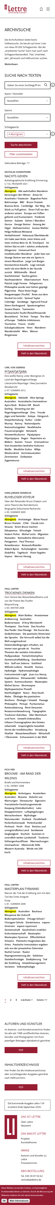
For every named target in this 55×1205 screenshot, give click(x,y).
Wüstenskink (12, 452)
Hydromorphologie (28, 670)
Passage (43, 700)
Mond (32, 272)
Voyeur (8, 556)
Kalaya (31, 416)
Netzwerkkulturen (15, 434)
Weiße (8, 449)
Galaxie (19, 220)
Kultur (28, 419)
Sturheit (25, 833)
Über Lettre (27, 1121)
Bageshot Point (39, 198)
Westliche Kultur (23, 449)
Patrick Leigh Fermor (16, 283)
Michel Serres (12, 685)
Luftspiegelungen (34, 811)
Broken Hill (25, 405)
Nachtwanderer (13, 279)
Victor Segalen (38, 552)
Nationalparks (32, 423)
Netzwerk (31, 430)
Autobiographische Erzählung (20, 180)
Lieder (38, 419)
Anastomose (41, 615)
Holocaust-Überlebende (35, 235)
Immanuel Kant (27, 250)
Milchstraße (20, 272)
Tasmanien (28, 309)
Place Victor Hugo (27, 290)
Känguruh (43, 416)
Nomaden (10, 537)
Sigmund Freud (39, 301)
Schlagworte (12, 127)
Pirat (27, 826)
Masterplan (41, 681)
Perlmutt (9, 826)
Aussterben (39, 793)
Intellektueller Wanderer (18, 253)
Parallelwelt (39, 819)
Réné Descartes (33, 707)
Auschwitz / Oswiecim (16, 198)
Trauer (28, 441)
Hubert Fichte (12, 534)
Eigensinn (40, 800)
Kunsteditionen (29, 1142)
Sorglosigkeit (11, 833)
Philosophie (11, 703)
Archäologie (24, 519)
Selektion (38, 955)
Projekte (25, 1138)
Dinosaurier (26, 800)
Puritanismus (37, 703)
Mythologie (30, 815)
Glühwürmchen (21, 227)
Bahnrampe (11, 202)
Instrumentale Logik (16, 674)
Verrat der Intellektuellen (19, 729)
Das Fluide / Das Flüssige (18, 630)
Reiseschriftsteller (32, 545)
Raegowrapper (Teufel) (17, 294)
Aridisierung (11, 618)
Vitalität (9, 733)
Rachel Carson (12, 951)
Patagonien (11, 541)
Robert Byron (12, 548)
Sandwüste (37, 830)
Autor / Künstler (14, 93)
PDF (21, 1050)
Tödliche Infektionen (28, 320)
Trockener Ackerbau (16, 714)
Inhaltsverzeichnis (34, 345)
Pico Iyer (10, 769)
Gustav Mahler (40, 227)
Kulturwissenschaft (15, 933)
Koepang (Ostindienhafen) (19, 808)
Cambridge (27, 205)
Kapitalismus (12, 678)
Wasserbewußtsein (26, 733)
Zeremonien (11, 456)
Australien (10, 401)
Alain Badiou (25, 615)
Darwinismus (33, 922)
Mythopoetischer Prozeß (18, 689)
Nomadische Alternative (31, 537)
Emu (32, 412)
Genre (8, 110)
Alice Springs (37, 397)
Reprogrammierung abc (18, 955)
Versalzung (41, 729)
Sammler (43, 548)
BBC (22, 202)
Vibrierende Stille (30, 844)
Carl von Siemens (15, 367)
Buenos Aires (12, 205)
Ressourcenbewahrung (17, 711)
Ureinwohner (41, 441)
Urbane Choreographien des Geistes (25, 722)
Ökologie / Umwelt (27, 700)
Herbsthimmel (12, 235)
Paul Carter (12, 588)
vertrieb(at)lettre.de (31, 1179)
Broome (22, 796)
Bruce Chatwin (35, 202)
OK (4, 1201)
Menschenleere (13, 815)
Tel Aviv (24, 316)
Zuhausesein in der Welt (33, 737)
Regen (24, 438)
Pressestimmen (29, 1162)
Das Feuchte (38, 626)
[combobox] (27, 101)
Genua (8, 224)
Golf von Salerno (20, 663)
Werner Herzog (23, 556)
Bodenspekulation (15, 918)
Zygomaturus (12, 460)
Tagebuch (22, 552)
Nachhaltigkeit (13, 692)
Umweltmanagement (34, 962)
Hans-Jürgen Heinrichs (18, 492)
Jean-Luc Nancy (37, 674)
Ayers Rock (11, 405)
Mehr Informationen (19, 1201)
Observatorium (32, 279)
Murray (9, 423)
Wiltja (37, 449)
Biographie (10, 508)
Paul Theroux (26, 541)
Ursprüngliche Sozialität (31, 725)
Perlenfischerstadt (15, 822)
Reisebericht (11, 386)
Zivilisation (26, 456)
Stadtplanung (33, 959)
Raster (26, 951)
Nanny (18, 423)
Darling (9, 408)
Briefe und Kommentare (17, 782)
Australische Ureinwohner (32, 401)
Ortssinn (9, 940)
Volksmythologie (26, 966)
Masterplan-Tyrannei (22, 889)
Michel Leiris (29, 534)
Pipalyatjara (33, 434)
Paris (45, 279)
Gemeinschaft (12, 929)
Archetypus (24, 793)
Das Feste (23, 626)
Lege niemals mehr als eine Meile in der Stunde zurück (25, 268)
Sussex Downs (12, 309)
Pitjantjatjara (16, 371)
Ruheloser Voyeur (19, 497)
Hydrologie (10, 670)
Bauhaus (37, 911)
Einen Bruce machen (26, 526)
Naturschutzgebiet (15, 427)
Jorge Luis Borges (35, 261)
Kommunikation (24, 681)
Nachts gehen (16, 176)
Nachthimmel (12, 275)
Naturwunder (12, 819)
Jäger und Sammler (15, 416)
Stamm (18, 441)
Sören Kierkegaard (15, 305)
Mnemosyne (28, 685)
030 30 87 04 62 (34, 1175)
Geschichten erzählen (34, 929)
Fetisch (37, 530)
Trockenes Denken (20, 593)
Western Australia (14, 848)
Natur (26, 692)
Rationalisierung (14, 707)
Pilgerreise (10, 290)
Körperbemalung (14, 419)
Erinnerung (42, 180)
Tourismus (10, 323)
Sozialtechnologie (14, 959)
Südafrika (10, 552)
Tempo (34, 316)
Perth (19, 826)
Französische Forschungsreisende (23, 804)
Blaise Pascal (40, 519)
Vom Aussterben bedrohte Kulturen (24, 445)
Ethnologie (25, 530)
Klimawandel (28, 678)
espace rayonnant (27, 926)
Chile (26, 523)
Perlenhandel (34, 822)
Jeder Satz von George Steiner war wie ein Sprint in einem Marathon (27, 257)
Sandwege (22, 301)
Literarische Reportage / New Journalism (26, 383)
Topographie (39, 711)
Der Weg (40, 205)
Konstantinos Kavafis (16, 264)
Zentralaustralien (31, 452)
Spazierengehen (36, 305)
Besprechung (11, 604)
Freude (41, 412)
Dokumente (23, 508)
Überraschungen (39, 841)
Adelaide (23, 397)
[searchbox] (27, 100)
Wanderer (40, 327)
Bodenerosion (12, 622)
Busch (36, 405)
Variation (10, 966)
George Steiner (22, 224)
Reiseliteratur (12, 545)
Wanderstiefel (12, 331)
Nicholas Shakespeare (18, 171)
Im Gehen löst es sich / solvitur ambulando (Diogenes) (27, 246)
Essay (7, 900)
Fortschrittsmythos (32, 655)
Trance (22, 323)
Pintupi (24, 703)
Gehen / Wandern (35, 220)
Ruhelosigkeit (29, 548)
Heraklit (28, 666)
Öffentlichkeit (37, 937)
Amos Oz (37, 194)
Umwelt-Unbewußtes (29, 718)
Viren (30, 327)
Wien (25, 331)
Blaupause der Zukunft (17, 915)
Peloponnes (35, 283)
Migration (43, 534)
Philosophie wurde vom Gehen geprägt (26, 286)
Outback (26, 819)
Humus (39, 666)
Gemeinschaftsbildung (17, 659)
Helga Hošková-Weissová (18, 231)
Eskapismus (11, 530)
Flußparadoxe (12, 655)
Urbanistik (10, 725)
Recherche (35, 508)
